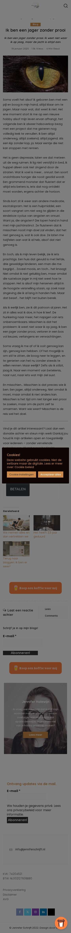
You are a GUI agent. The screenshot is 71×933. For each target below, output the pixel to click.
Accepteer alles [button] (50, 474)
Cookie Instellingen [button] (21, 474)
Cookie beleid (24, 467)
